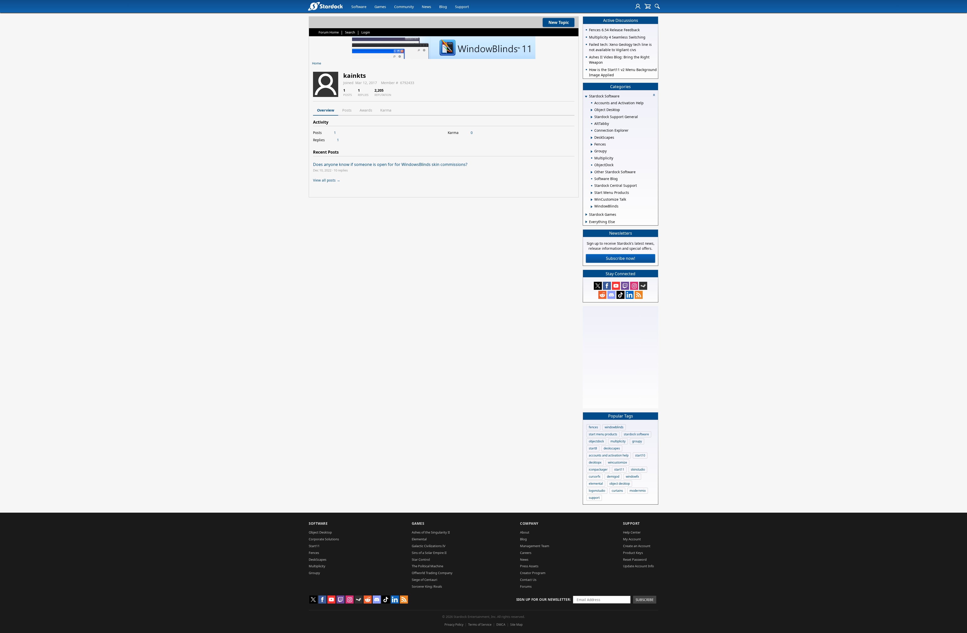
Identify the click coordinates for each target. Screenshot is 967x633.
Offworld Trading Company (432, 573)
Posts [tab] (347, 110)
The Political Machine (427, 566)
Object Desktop (320, 532)
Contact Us (528, 579)
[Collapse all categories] (654, 94)
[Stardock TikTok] (620, 294)
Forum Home (329, 32)
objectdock (596, 441)
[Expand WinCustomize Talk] (592, 199)
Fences (314, 552)
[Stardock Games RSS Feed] (638, 294)
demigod (613, 476)
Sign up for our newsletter (543, 599)
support (594, 498)
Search (350, 32)
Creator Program (532, 573)
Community (404, 6)
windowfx (632, 476)
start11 (619, 469)
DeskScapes (317, 559)
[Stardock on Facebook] (606, 285)
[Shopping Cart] (647, 6)
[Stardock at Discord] (611, 294)
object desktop (619, 483)
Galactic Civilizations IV (428, 546)
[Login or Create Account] (637, 6)
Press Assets (529, 566)
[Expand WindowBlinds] (592, 206)
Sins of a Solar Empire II (429, 552)
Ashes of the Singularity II (431, 532)
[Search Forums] (657, 6)
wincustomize (617, 462)
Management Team (534, 546)
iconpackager (598, 469)
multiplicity (618, 441)
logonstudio (597, 490)
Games (380, 6)
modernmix (638, 490)
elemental (596, 483)
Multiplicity (317, 566)
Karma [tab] (385, 110)
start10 (640, 455)
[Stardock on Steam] (643, 285)
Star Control (421, 559)
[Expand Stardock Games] (586, 214)
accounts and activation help (609, 455)
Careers (525, 552)
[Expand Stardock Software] (586, 96)
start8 (593, 448)
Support (462, 6)
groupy (637, 441)
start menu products (603, 434)
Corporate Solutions (324, 539)
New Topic (558, 22)
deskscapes (612, 448)
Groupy (314, 573)
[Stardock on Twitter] (597, 285)
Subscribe (645, 599)
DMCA (500, 624)
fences (593, 427)
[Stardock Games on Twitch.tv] (625, 285)
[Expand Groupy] (592, 151)
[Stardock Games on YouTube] (615, 285)
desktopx (595, 462)
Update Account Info (638, 566)
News (426, 6)
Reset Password (635, 559)
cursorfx (594, 476)
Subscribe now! (620, 258)
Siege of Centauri (424, 579)
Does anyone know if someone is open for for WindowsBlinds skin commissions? (390, 164)
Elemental (419, 539)
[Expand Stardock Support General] (592, 117)
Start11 (314, 546)
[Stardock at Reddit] (602, 294)
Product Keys (633, 552)
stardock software (636, 434)
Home (316, 63)
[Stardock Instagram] (634, 285)
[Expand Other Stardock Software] (592, 172)
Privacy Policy (453, 624)
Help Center (632, 532)
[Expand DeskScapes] (592, 137)
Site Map (516, 624)
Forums (526, 586)
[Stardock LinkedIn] (629, 294)
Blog (443, 6)
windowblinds (614, 427)
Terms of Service (480, 624)
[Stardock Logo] (325, 6)
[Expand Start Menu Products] (592, 193)
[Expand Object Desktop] (592, 110)
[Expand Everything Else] (586, 222)
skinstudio (638, 469)
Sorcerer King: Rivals (427, 586)
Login (365, 32)
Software (358, 6)
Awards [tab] (366, 110)
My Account (632, 539)
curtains (617, 490)
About (524, 532)
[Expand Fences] (592, 144)
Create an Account (636, 546)
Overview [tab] (325, 110)
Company (529, 523)
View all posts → (326, 180)
